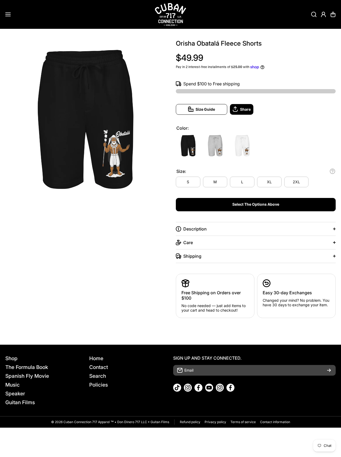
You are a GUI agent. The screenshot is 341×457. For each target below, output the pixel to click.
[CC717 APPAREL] (170, 14)
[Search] (313, 14)
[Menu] (8, 14)
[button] (333, 14)
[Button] (332, 171)
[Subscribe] (329, 370)
